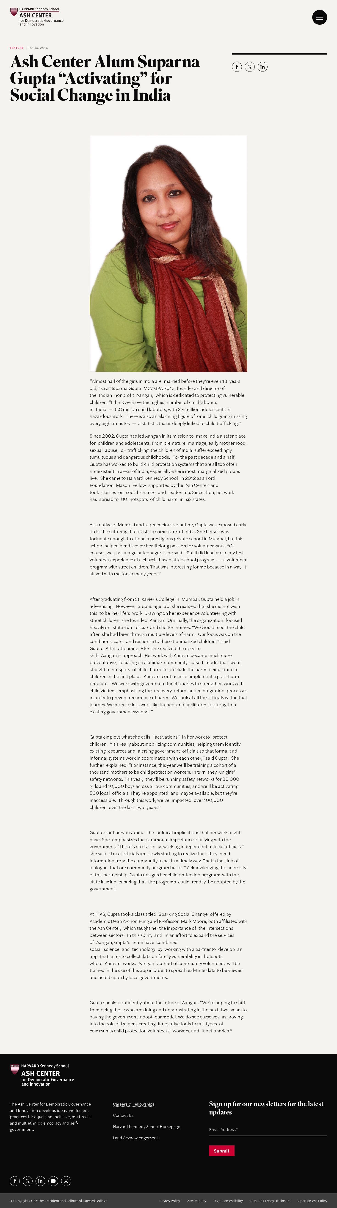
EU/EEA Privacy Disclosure (270, 1200)
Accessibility (196, 1200)
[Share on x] (250, 67)
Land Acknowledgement (135, 1137)
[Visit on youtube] (53, 1181)
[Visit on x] (28, 1181)
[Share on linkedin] (263, 67)
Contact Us (123, 1115)
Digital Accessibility (228, 1200)
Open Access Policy (312, 1200)
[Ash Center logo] (37, 16)
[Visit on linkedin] (40, 1181)
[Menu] (320, 17)
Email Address (217, 1124)
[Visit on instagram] (66, 1181)
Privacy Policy (169, 1200)
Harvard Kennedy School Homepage (146, 1126)
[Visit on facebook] (15, 1181)
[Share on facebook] (237, 67)
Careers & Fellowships (134, 1104)
